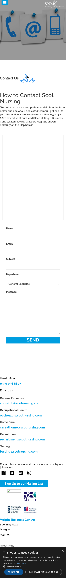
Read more (21, 563)
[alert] (33, 562)
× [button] (62, 551)
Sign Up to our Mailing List (24, 483)
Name (9, 228)
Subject (10, 259)
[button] (33, 566)
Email (9, 243)
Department (13, 274)
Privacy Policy (7, 545)
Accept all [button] (13, 572)
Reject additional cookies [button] (43, 572)
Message (11, 291)
